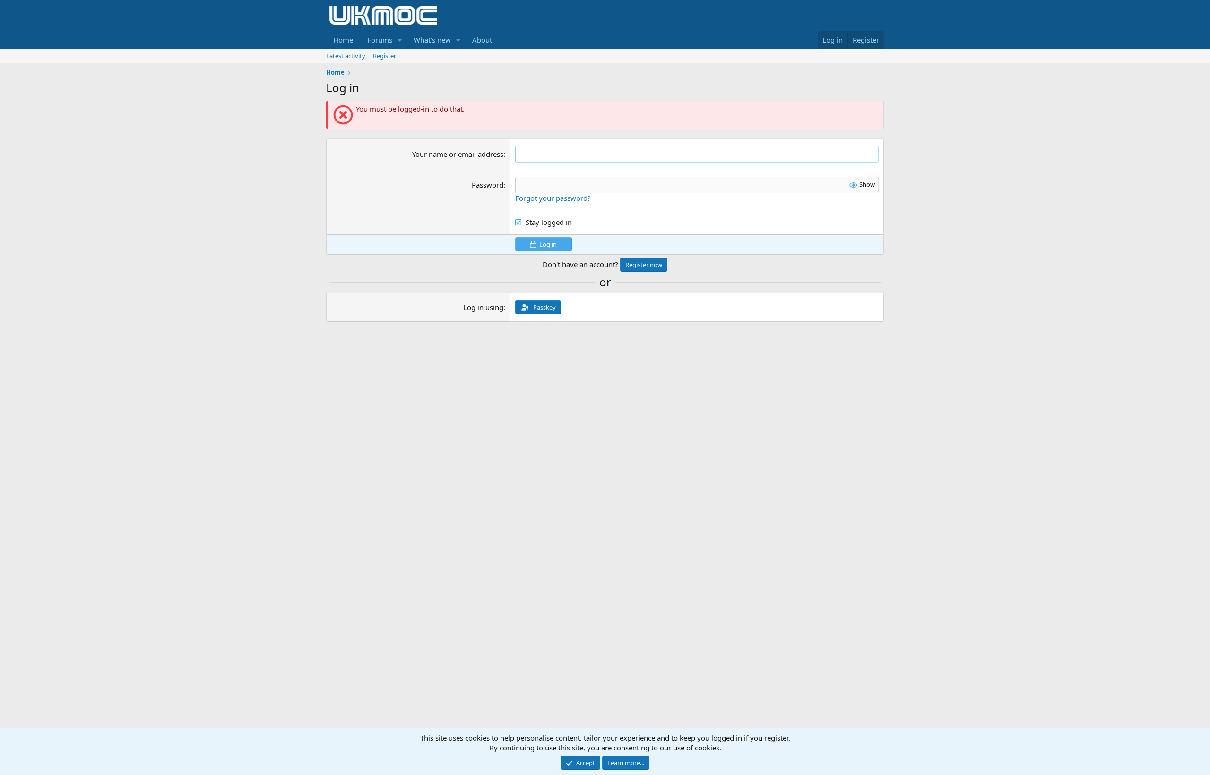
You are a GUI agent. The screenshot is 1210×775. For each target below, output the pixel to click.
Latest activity (345, 56)
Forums (379, 39)
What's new (432, 39)
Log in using (483, 307)
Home (343, 39)
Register (384, 56)
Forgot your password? (553, 198)
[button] (399, 40)
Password (487, 184)
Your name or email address (457, 154)
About (482, 39)
